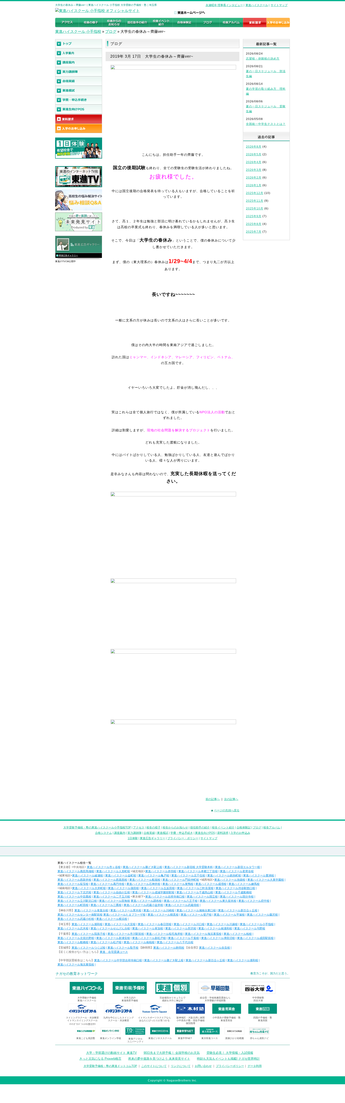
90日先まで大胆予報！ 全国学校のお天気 (172, 1053)
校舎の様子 (153, 827)
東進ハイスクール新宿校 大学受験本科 (188, 867)
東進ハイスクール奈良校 (214, 947)
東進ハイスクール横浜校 (111, 918)
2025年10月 (254, 208)
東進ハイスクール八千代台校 (175, 942)
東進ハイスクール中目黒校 (74, 896)
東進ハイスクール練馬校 (244, 884)
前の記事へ (213, 799)
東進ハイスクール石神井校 (143, 884)
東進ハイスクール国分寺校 (237, 896)
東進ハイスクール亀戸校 (153, 875)
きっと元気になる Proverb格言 (100, 1058)
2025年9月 (253, 216)
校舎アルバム (271, 827)
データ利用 (255, 1066)
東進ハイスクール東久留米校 (218, 900)
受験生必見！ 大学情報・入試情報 (230, 1053)
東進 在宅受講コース (114, 952)
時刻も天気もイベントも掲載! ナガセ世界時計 (228, 1058)
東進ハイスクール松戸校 (106, 942)
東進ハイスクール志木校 (73, 928)
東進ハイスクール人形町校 (113, 871)
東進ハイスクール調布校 (146, 900)
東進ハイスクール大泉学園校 (265, 879)
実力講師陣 (134, 833)
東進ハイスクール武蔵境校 (182, 905)
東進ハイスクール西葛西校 (110, 879)
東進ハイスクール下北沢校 (74, 892)
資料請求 (222, 833)
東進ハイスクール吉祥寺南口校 (165, 896)
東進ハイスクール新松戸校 (149, 938)
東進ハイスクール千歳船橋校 (233, 892)
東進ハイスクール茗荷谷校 (237, 871)
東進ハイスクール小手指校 (257, 924)
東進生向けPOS (205, 833)
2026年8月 (253, 146)
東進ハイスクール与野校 (249, 928)
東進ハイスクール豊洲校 (258, 875)
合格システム (103, 833)
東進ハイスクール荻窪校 (73, 884)
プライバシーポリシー (230, 1066)
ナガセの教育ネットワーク (77, 974)
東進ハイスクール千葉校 (183, 938)
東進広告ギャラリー (68, 255)
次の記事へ (231, 799)
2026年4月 (253, 162)
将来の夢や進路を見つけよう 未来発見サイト (159, 1058)
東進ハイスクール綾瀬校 (87, 875)
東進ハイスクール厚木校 (125, 910)
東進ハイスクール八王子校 (181, 900)
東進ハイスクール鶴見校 (163, 914)
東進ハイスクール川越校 (222, 924)
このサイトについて (154, 1066)
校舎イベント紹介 (223, 827)
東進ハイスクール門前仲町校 (180, 879)
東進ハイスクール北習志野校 (76, 938)
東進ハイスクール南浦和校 (215, 928)
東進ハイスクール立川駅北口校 (77, 900)
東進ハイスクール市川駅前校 (125, 933)
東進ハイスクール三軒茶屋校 (195, 888)
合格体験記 (244, 827)
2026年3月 (253, 169)
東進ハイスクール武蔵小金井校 (143, 905)
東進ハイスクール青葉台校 (91, 910)
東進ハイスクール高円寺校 (107, 884)
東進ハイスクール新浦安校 (113, 938)
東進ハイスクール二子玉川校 (111, 896)
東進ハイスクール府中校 (253, 900)
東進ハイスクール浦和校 (87, 924)
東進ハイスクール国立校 (202, 896)
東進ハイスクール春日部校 (155, 924)
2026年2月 (253, 177)
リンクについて (181, 1066)
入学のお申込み (240, 833)
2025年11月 (254, 200)
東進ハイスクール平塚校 (229, 914)
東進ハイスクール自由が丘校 (111, 892)
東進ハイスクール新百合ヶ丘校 (237, 910)
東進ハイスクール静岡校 (168, 947)
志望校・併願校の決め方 (263, 58)
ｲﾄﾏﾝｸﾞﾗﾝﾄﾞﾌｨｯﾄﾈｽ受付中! (82, 1024)
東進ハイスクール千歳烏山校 (194, 892)
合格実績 (149, 833)
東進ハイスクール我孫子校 (88, 933)
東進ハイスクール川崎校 (158, 910)
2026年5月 (253, 154)
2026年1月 (253, 185)
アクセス (138, 827)
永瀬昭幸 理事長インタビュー (224, 5)
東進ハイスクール (256, 5)
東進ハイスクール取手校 (122, 947)
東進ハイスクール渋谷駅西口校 (235, 888)
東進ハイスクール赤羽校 (160, 871)
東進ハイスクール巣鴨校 (177, 884)
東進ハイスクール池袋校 (229, 879)
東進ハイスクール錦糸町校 (224, 875)
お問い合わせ (203, 1066)
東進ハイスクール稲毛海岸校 (164, 933)
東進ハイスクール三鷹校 (106, 905)
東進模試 (162, 833)
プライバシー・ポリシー (182, 838)
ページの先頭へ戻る (226, 810)
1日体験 (133, 838)
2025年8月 (253, 224)
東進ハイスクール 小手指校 (78, 32)
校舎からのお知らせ (175, 827)
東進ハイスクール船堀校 (144, 879)
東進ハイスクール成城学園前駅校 (153, 892)
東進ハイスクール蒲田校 (123, 888)
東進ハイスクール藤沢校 (262, 914)
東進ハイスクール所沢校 (180, 928)
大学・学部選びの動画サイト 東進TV (111, 1053)
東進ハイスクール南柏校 (139, 942)
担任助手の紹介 (200, 827)
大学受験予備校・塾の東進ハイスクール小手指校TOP (97, 827)
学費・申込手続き (181, 833)
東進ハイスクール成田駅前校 (255, 938)
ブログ (110, 32)
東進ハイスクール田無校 (114, 900)
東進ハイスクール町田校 (73, 905)
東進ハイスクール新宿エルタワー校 (237, 867)
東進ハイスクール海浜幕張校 (203, 933)
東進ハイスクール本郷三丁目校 (198, 871)
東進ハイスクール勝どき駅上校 (142, 867)
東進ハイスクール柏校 (238, 933)
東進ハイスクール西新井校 (74, 879)
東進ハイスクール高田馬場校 (76, 871)
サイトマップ (279, 5)
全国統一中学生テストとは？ (266, 124)
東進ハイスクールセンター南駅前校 (80, 914)
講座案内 (119, 833)
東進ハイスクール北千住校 (188, 875)
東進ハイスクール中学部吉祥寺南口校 (118, 960)
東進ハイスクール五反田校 (158, 888)
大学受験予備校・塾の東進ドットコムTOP (110, 1066)
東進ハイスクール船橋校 (73, 942)
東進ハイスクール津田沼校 (218, 938)
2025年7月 (253, 231)
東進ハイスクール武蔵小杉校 (76, 918)
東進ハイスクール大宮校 (120, 924)
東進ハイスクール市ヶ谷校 (104, 867)
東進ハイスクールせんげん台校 (110, 928)
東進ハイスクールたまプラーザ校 (124, 914)
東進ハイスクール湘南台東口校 (196, 910)
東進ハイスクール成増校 (211, 884)
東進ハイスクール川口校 (189, 924)
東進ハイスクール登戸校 (196, 914)
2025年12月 (254, 193)
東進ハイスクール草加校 (147, 928)
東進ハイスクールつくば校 (88, 947)
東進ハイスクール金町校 (120, 875)
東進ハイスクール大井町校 (89, 888)
